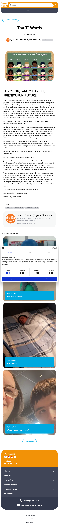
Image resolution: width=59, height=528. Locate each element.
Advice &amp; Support (32, 207)
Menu (28, 10)
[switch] (22, 273)
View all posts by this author (24, 223)
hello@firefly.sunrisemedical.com (31, 505)
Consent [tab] (10, 252)
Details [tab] (29, 252)
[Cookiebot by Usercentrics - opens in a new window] (51, 248)
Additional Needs (47, 40)
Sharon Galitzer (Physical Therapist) (27, 40)
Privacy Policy (29, 522)
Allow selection (29, 279)
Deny (10, 279)
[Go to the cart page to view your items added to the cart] (56, 5)
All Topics (9, 207)
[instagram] (8, 464)
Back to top (29, 441)
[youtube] (11, 464)
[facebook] (5, 464)
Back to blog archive (11, 19)
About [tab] (48, 252)
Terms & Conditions (29, 519)
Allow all (48, 279)
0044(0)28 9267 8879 (31, 501)
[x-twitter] (14, 464)
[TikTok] (17, 464)
